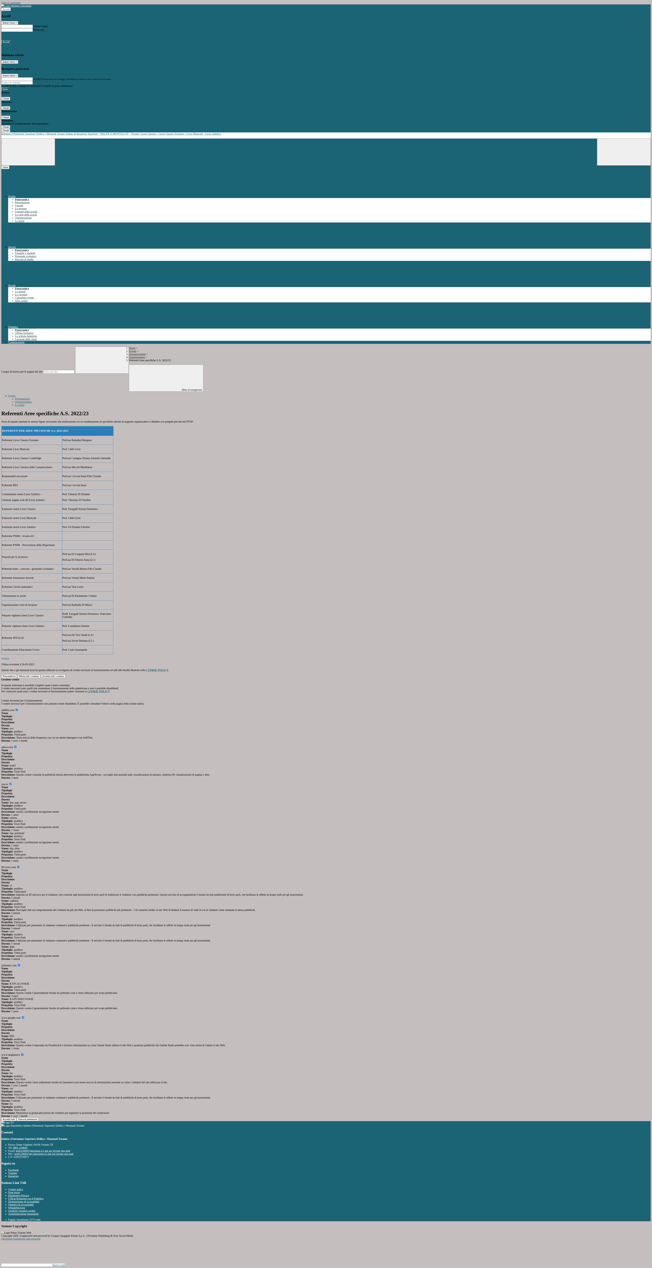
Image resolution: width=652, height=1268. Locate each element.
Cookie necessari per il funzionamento (22, 700)
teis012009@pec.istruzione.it (44, 1153)
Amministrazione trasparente (23, 1213)
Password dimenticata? (13, 36)
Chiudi (6, 98)
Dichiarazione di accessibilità (23, 1201)
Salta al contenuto (10, 2)
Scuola (132, 351)
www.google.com (11, 1017)
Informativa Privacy (18, 1195)
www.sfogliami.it (11, 1054)
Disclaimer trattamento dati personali (20, 1238)
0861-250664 (20, 1147)
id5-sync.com (8, 867)
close (5, 167)
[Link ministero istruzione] (16, 5)
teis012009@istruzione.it (43, 1150)
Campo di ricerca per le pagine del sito (21, 371)
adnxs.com (7, 747)
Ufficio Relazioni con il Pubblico (25, 1198)
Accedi (6, 9)
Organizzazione (137, 354)
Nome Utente (40, 26)
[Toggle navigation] (28, 152)
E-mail (37, 79)
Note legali (14, 1192)
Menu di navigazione (191, 390)
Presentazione (22, 398)
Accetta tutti (53, 676)
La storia (19, 405)
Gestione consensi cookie (21, 1210)
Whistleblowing (16, 1207)
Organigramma (137, 357)
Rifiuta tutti (29, 676)
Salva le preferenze (27, 1119)
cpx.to (5, 784)
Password (38, 29)
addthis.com (8, 710)
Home (132, 348)
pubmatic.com (9, 965)
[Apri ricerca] (624, 152)
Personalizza (9, 676)
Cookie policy (15, 1189)
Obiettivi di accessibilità (21, 1204)
